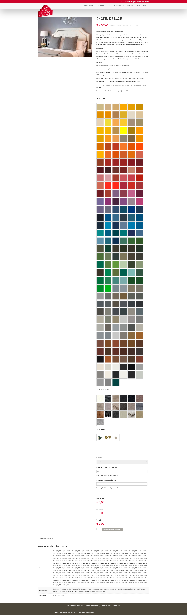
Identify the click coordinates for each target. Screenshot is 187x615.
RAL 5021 (123, 233)
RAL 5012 (108, 225)
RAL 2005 (139, 146)
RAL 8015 (115, 351)
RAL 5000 (115, 209)
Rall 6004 (115, 382)
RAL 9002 (108, 367)
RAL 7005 (108, 296)
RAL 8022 (100, 359)
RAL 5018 (100, 233)
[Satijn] (108, 414)
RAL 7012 (108, 304)
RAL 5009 (131, 217)
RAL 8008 (131, 343)
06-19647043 (123, 1)
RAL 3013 (139, 170)
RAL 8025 (123, 359)
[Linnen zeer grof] (115, 406)
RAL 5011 (100, 225)
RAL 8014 (108, 351)
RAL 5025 (108, 241)
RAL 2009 (115, 154)
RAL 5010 (139, 217)
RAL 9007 (100, 374)
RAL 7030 (131, 311)
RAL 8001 (139, 335)
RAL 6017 (108, 264)
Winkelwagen (143, 5)
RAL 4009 (131, 201)
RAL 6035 (131, 280)
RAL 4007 (115, 201)
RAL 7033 (108, 319)
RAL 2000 (100, 146)
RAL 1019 (131, 122)
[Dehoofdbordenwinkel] (45, 5)
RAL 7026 (123, 311)
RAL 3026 (115, 185)
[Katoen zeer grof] (139, 398)
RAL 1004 (131, 107)
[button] (100, 107)
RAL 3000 (108, 162)
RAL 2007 (100, 154)
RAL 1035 (123, 138)
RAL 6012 (115, 256)
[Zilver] (115, 437)
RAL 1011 (115, 114)
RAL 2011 (131, 154)
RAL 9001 (100, 367)
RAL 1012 (123, 114)
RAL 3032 (100, 193)
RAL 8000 (131, 335)
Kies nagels (101, 429)
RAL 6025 (115, 272)
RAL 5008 (123, 217)
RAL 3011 (123, 170)
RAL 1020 (139, 122)
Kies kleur (101, 98)
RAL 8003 (108, 343)
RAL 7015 (123, 304)
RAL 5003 (139, 209)
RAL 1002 (115, 107)
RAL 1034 (115, 138)
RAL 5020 (115, 233)
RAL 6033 (115, 280)
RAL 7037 (139, 319)
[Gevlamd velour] (123, 398)
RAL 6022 (100, 272)
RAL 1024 (115, 130)
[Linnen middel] (108, 406)
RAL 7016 (131, 304)
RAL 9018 (139, 374)
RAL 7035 (123, 319)
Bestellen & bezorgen (86, 612)
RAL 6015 (139, 256)
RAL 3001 (115, 162)
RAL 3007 (108, 170)
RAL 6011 (108, 256)
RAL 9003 (115, 367)
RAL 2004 (131, 146)
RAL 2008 (108, 154)
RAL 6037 (100, 288)
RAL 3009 (115, 170)
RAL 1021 (100, 130)
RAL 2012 (139, 154)
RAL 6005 (108, 248)
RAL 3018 (131, 177)
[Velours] (139, 414)
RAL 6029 (100, 280)
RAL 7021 (139, 304)
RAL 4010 (139, 201)
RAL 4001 (115, 193)
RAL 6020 (131, 264)
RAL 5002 (131, 209)
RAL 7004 (100, 296)
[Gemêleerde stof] (115, 398)
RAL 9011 (115, 374)
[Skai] (115, 414)
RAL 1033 (108, 138)
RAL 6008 (131, 248)
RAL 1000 (100, 107)
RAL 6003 (100, 248)
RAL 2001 (108, 146)
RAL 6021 (139, 264)
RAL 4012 (108, 209)
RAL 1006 (100, 114)
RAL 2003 (123, 146)
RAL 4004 (139, 193)
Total (98, 520)
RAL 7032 (100, 319)
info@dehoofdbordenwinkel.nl (139, 1)
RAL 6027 (131, 272)
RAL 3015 (108, 177)
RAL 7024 (115, 311)
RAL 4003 (131, 193)
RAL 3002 (123, 162)
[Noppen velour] (139, 406)
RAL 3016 (115, 177)
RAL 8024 (115, 359)
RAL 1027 (131, 130)
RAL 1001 (108, 107)
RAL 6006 (115, 248)
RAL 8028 (131, 359)
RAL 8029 (139, 359)
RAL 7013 (115, 304)
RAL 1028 (139, 130)
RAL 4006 (108, 201)
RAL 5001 (123, 209)
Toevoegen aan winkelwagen (112, 529)
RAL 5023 (139, 233)
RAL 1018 (123, 122)
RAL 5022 (131, 233)
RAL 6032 (108, 280)
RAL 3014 (100, 177)
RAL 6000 (123, 241)
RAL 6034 (123, 280)
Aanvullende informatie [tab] (47, 538)
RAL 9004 (123, 367)
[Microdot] (123, 406)
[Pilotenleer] (100, 414)
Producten (89, 5)
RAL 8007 (123, 343)
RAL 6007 (123, 248)
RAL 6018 (115, 264)
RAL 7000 (115, 288)
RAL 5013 (115, 225)
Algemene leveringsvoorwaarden (66, 612)
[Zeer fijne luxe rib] (100, 422)
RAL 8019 (139, 351)
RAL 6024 (108, 272)
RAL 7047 (115, 335)
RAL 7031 (139, 311)
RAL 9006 (139, 367)
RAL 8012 (100, 351)
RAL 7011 (100, 304)
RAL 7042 (123, 327)
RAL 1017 (115, 122)
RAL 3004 (139, 162)
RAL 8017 (131, 351)
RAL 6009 (139, 248)
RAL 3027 (123, 185)
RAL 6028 (139, 272)
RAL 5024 (100, 241)
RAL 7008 (123, 296)
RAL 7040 (115, 327)
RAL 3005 (100, 170)
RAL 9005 (131, 367)
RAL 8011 (139, 343)
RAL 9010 (108, 374)
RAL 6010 (100, 256)
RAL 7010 (139, 296)
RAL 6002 (139, 241)
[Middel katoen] (131, 406)
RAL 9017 (131, 374)
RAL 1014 (139, 114)
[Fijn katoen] (100, 398)
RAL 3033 (108, 193)
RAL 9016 (123, 374)
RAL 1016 (108, 122)
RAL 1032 (100, 138)
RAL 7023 (108, 311)
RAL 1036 (131, 138)
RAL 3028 (131, 185)
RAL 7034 (115, 319)
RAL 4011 (100, 209)
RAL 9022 (100, 382)
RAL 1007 (108, 114)
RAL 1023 (108, 130)
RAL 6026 (123, 272)
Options (99, 509)
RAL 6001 (131, 241)
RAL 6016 (100, 264)
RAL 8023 (108, 359)
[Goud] (108, 437)
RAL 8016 (123, 351)
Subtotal (100, 498)
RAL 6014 (131, 256)
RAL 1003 (123, 107)
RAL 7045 (100, 335)
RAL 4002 (123, 193)
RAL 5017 (139, 225)
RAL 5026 (115, 241)
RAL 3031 (139, 185)
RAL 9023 (108, 382)
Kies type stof (102, 390)
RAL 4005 (100, 201)
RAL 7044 (139, 327)
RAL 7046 (108, 335)
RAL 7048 (123, 335)
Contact (130, 5)
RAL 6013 (123, 256)
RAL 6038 (108, 288)
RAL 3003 (131, 162)
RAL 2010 (123, 154)
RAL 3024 (108, 185)
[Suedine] (123, 414)
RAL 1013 (131, 114)
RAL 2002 (115, 146)
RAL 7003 (139, 288)
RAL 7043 (131, 327)
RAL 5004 (100, 217)
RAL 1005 (139, 107)
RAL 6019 (123, 264)
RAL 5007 (115, 217)
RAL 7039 (108, 327)
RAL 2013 (100, 162)
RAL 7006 (115, 296)
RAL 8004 (115, 343)
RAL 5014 (123, 225)
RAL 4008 (123, 201)
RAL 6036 (139, 280)
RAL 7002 (131, 288)
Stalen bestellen (116, 5)
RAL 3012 (131, 170)
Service (101, 5)
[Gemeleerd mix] (108, 398)
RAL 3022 (100, 185)
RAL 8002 (100, 343)
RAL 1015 (100, 122)
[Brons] (100, 437)
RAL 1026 (123, 130)
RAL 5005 (108, 217)
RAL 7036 (131, 319)
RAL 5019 (108, 233)
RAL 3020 (139, 177)
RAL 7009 (131, 296)
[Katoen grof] (131, 398)
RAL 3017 (123, 177)
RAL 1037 (139, 138)
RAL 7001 (123, 288)
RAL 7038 (100, 327)
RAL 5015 (131, 225)
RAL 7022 (100, 311)
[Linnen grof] (100, 406)
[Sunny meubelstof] (131, 414)
